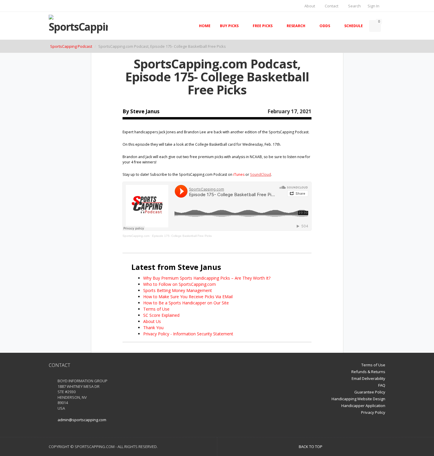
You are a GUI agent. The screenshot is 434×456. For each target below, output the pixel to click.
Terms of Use (156, 309)
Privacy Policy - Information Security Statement (188, 334)
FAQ (381, 385)
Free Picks (263, 25)
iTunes (238, 174)
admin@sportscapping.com (82, 419)
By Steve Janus (141, 111)
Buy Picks (229, 25)
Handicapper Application (363, 405)
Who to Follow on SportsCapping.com (179, 284)
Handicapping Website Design (358, 398)
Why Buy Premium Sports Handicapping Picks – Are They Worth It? (206, 278)
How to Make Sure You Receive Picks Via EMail (188, 296)
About (309, 6)
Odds (324, 25)
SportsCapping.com (136, 235)
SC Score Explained (161, 315)
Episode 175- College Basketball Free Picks (182, 235)
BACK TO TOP (311, 446)
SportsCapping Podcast (71, 46)
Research (296, 25)
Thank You (153, 327)
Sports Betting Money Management (177, 290)
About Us (152, 321)
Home (205, 25)
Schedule (353, 25)
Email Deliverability (368, 378)
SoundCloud (260, 174)
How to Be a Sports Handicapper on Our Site (186, 303)
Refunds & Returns (368, 371)
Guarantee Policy (369, 392)
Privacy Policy (373, 412)
